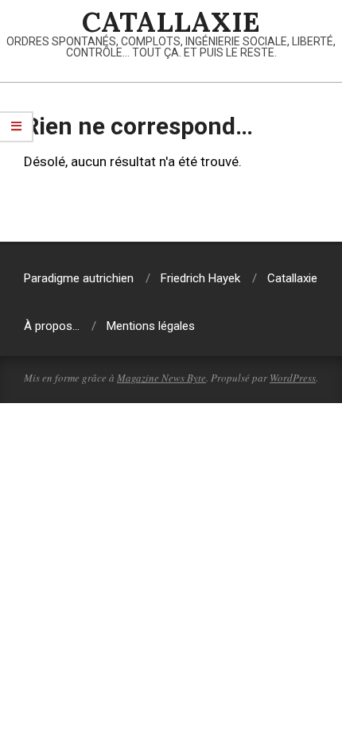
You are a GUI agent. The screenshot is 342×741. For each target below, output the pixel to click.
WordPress (293, 377)
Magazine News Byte (161, 377)
